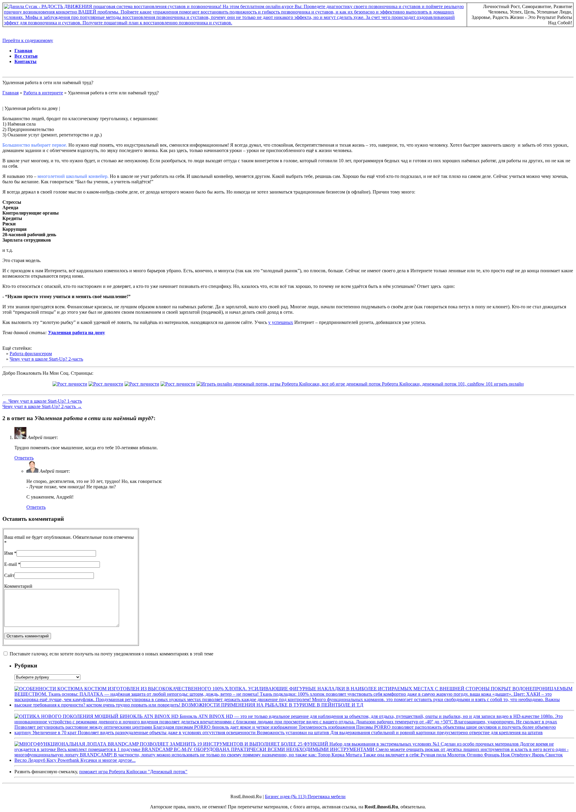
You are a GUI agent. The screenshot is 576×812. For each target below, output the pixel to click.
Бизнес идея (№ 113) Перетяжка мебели (305, 796)
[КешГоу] (360, 383)
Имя (8, 553)
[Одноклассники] (177, 383)
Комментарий (18, 586)
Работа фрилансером (31, 353)
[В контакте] (69, 383)
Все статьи (26, 56)
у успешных (280, 322)
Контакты (25, 61)
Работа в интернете (43, 92)
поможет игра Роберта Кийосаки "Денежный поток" (133, 771)
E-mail (10, 564)
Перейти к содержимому (27, 40)
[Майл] (105, 383)
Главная (23, 50)
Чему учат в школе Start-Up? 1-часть (42, 401)
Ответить (24, 457)
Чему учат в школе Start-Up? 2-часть (46, 359)
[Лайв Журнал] (141, 383)
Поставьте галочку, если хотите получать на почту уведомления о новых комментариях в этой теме (111, 653)
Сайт (9, 575)
